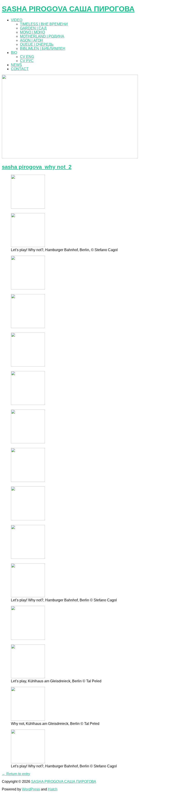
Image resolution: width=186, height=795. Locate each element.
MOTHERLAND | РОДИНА (42, 36)
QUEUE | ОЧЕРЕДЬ (37, 44)
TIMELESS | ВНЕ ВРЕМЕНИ (44, 24)
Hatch (52, 789)
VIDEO (16, 20)
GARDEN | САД (33, 28)
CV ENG (27, 57)
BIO (14, 53)
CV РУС (27, 61)
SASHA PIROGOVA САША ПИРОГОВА (68, 9)
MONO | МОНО (32, 32)
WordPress (31, 789)
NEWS (16, 65)
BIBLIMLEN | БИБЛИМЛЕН (42, 48)
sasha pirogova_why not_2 (36, 167)
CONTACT (20, 69)
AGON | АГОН (31, 40)
